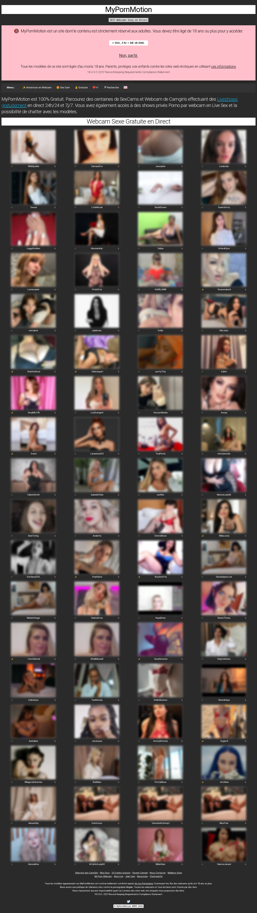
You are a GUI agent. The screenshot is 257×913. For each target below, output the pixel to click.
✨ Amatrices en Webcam (37, 87)
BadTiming (33, 535)
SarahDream (161, 207)
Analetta (97, 535)
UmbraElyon (224, 248)
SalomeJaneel (224, 864)
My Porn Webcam (103, 876)
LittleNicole (97, 207)
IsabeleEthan (97, 494)
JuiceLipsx (97, 741)
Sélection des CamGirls (86, 872)
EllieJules (224, 330)
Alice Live (118, 876)
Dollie (160, 330)
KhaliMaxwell (97, 659)
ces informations (223, 66)
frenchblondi (34, 659)
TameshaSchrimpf (160, 823)
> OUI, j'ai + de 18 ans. (128, 43)
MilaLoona (224, 535)
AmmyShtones (160, 741)
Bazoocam (142, 876)
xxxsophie (160, 166)
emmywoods (224, 453)
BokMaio (97, 782)
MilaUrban (160, 864)
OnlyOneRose (33, 371)
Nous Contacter (158, 872)
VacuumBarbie (160, 412)
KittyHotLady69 (97, 864)
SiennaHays (224, 700)
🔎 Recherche (111, 87)
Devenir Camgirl (140, 872)
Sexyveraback (224, 289)
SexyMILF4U (34, 412)
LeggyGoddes (33, 248)
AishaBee (33, 741)
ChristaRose (160, 535)
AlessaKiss (33, 864)
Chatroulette (156, 876)
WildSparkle (33, 166)
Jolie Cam (130, 876)
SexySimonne (160, 659)
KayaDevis (161, 618)
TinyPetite (160, 453)
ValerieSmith (33, 494)
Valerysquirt (97, 371)
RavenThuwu (224, 618)
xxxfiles (160, 494)
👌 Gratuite (81, 87)
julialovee (97, 330)
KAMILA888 (160, 289)
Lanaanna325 (97, 453)
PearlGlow (97, 576)
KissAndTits (161, 576)
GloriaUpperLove (224, 576)
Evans (34, 453)
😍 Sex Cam (63, 87)
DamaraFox (97, 166)
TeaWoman (97, 700)
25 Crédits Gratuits (121, 872)
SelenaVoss (97, 618)
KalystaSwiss (224, 659)
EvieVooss (97, 823)
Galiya (160, 248)
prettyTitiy (160, 371)
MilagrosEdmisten (33, 782)
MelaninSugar (33, 618)
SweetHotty (224, 207)
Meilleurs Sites (175, 872)
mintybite (33, 330)
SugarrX (224, 741)
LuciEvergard (97, 412)
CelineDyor (33, 700)
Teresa (33, 207)
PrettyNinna (160, 782)
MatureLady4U (224, 494)
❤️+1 (96, 87)
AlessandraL (97, 248)
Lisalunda (224, 166)
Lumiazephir (33, 289)
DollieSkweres (160, 700)
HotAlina (224, 782)
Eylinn (224, 371)
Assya (224, 412)
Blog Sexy (105, 872)
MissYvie (224, 823)
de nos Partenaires (144, 883)
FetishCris (97, 289)
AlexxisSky (33, 823)
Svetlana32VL (33, 576)
